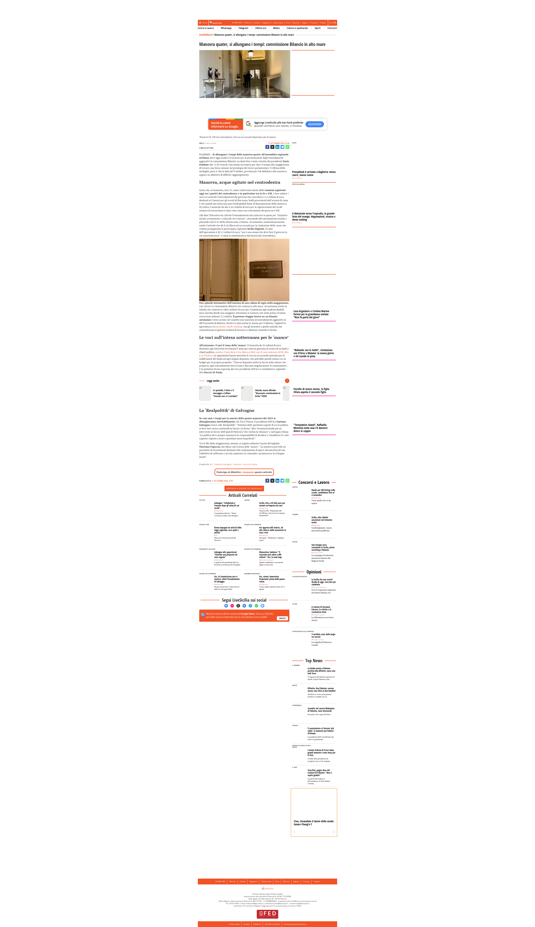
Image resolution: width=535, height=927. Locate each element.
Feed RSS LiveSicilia (272, 924)
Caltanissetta (278, 22)
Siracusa (314, 22)
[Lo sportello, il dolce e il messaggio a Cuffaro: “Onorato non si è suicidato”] (219, 393)
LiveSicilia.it (205, 35)
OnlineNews (298, 178)
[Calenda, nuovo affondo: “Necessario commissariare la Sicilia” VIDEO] (261, 393)
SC (216, 535)
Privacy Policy (234, 924)
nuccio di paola (250, 464)
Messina (296, 22)
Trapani (323, 22)
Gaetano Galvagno (223, 464)
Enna (288, 22)
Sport (292, 28)
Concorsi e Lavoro (310, 28)
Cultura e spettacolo (271, 28)
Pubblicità (257, 924)
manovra (237, 464)
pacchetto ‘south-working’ (229, 326)
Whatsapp (200, 28)
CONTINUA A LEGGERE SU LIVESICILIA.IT (244, 488)
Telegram (217, 28)
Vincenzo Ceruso (318, 615)
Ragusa (305, 22)
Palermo (248, 22)
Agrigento (266, 22)
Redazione (219, 511)
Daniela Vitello (318, 553)
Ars (211, 464)
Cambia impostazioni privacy (295, 924)
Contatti (246, 924)
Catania (257, 22)
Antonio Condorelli (267, 560)
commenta (248, 472)
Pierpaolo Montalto (319, 587)
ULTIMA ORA (237, 22)
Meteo (250, 28)
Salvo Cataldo (211, 143)
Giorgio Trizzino (318, 640)
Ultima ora (234, 28)
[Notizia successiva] (287, 381)
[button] (294, 832)
